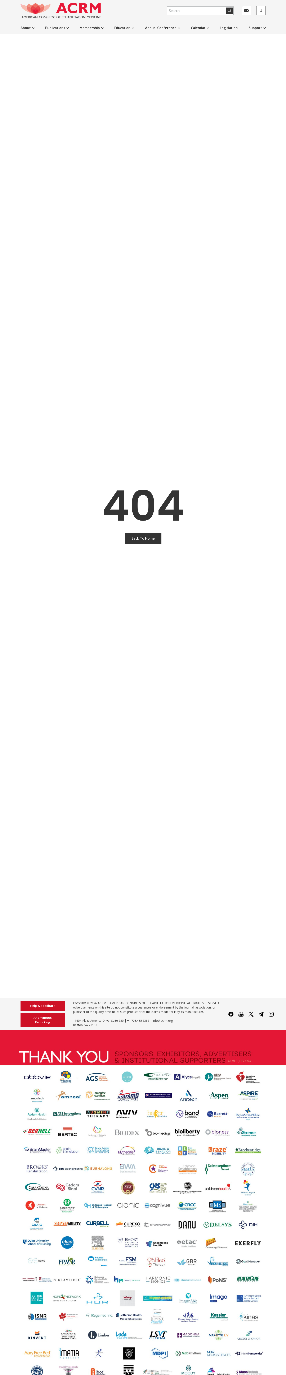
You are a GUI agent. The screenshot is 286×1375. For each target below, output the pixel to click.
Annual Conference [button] (160, 28)
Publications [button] (55, 28)
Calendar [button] (198, 28)
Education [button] (122, 28)
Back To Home (143, 538)
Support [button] (255, 28)
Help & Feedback (42, 1005)
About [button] (26, 28)
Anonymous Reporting (42, 1019)
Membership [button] (90, 28)
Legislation (229, 28)
